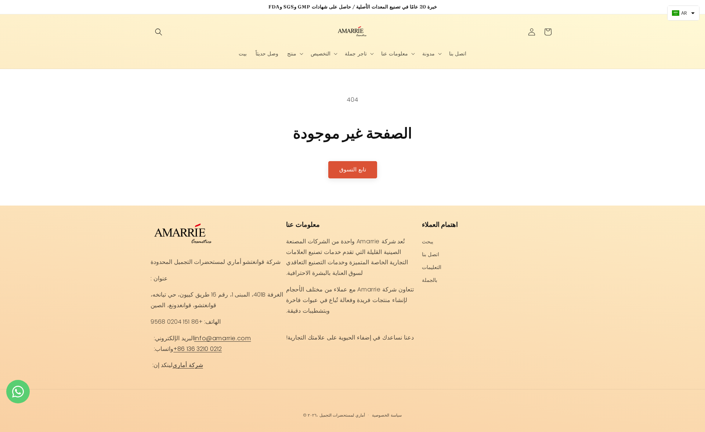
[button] (159, 32)
